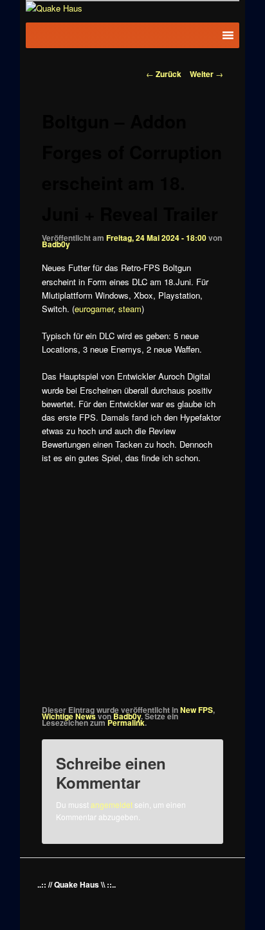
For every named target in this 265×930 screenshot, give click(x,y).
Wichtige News (69, 716)
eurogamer (94, 309)
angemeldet (111, 804)
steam (130, 309)
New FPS (196, 709)
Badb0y (56, 244)
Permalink (126, 722)
